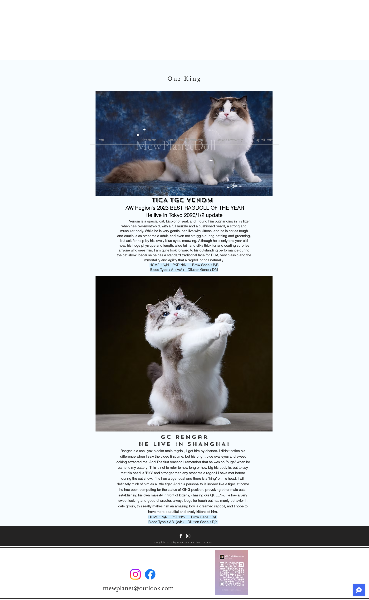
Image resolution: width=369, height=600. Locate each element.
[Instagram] (135, 574)
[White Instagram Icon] (188, 536)
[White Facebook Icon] (181, 536)
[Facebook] (150, 574)
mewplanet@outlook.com (138, 588)
